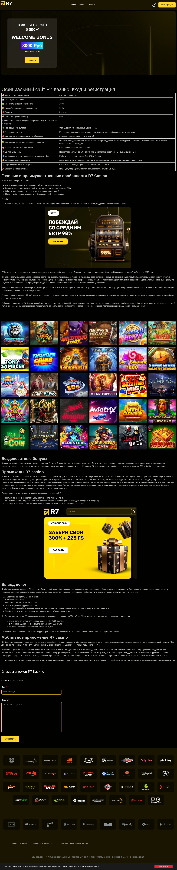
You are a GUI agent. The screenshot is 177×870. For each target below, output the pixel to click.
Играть (32, 60)
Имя (3, 687)
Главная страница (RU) (43, 843)
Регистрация (167, 5)
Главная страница (19, 843)
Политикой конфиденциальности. (87, 866)
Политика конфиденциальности (74, 843)
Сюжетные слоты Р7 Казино (82, 5)
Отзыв (4, 700)
